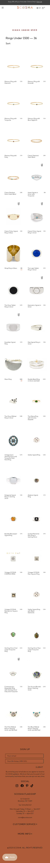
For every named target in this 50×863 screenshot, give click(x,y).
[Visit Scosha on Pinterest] (27, 786)
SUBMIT (39, 767)
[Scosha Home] (25, 7)
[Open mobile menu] (3, 8)
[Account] (37, 8)
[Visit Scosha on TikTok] (32, 786)
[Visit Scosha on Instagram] (17, 786)
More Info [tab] (24, 834)
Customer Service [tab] (24, 824)
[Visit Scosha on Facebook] (22, 786)
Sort (8, 43)
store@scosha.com (25, 817)
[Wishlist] (40, 8)
